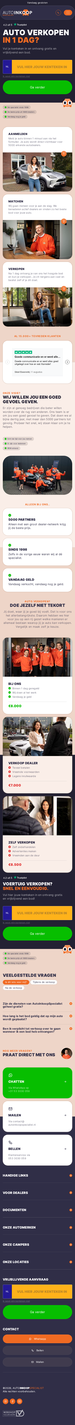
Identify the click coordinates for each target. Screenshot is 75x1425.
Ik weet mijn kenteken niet (16, 76)
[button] (68, 12)
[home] (17, 12)
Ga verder (37, 87)
